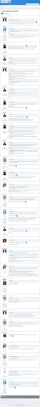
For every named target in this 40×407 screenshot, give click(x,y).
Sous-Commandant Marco (4, 279)
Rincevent (4, 26)
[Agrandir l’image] (26, 45)
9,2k (5, 62)
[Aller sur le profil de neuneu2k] (4, 198)
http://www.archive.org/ (11, 106)
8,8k (5, 339)
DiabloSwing (4, 332)
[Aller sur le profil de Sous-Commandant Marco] (4, 283)
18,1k (5, 202)
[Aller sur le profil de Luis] (4, 240)
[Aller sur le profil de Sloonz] (4, 46)
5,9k (5, 165)
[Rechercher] (38, 4)
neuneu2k (4, 295)
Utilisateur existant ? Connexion (30, 1)
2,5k (5, 50)
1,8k (4, 244)
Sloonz (4, 43)
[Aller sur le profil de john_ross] (4, 58)
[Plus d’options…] (38, 17)
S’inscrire (37, 1)
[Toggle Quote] (9, 34)
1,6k (4, 189)
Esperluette (4, 157)
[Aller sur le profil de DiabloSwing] (4, 335)
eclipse (4, 182)
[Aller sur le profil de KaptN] (4, 372)
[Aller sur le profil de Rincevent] (4, 29)
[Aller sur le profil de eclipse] (4, 185)
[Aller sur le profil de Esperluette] (4, 160)
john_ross (4, 112)
